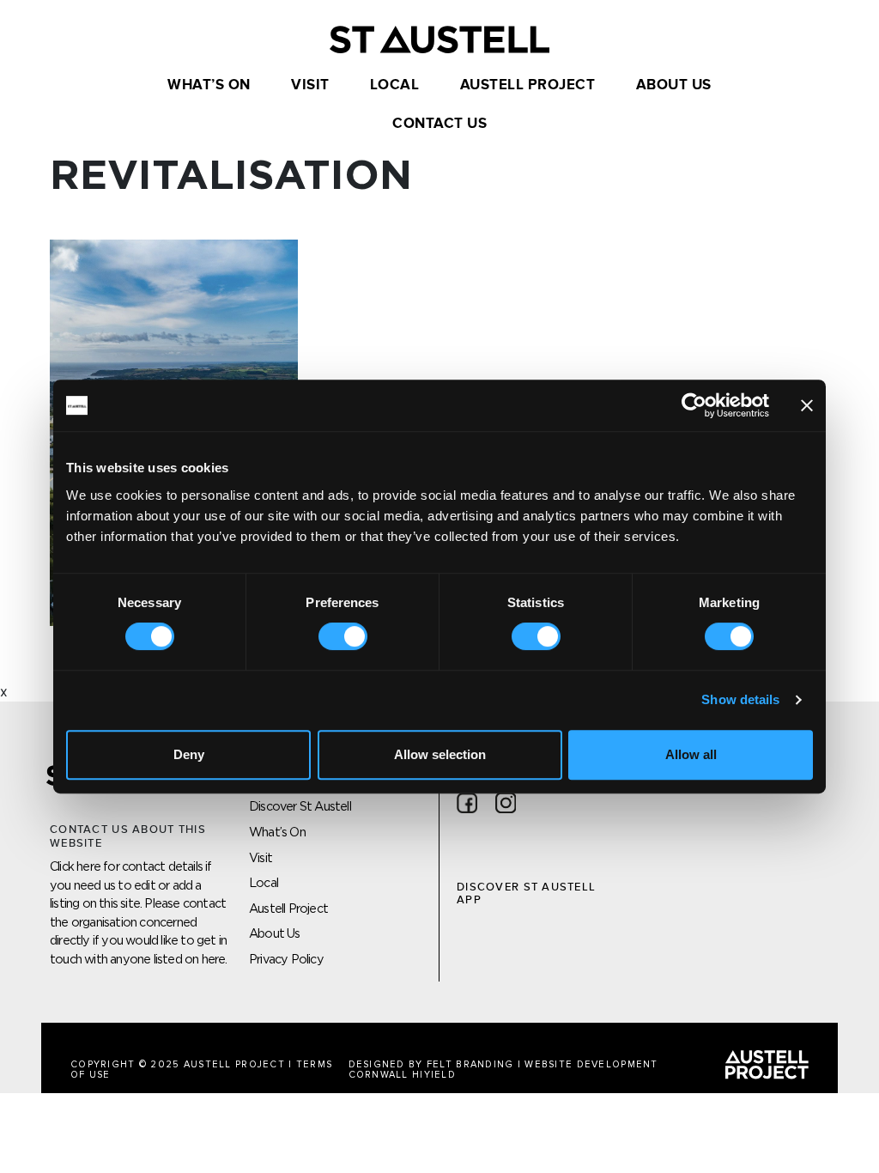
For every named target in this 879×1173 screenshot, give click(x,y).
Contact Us (439, 123)
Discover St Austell (300, 805)
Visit (310, 85)
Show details (740, 699)
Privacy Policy (286, 958)
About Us (674, 85)
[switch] (342, 636)
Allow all (691, 754)
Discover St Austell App (526, 893)
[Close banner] (807, 405)
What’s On (209, 85)
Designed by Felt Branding (433, 1064)
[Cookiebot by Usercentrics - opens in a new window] (694, 405)
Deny (188, 754)
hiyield (434, 1074)
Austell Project (528, 85)
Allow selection (440, 754)
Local (395, 85)
